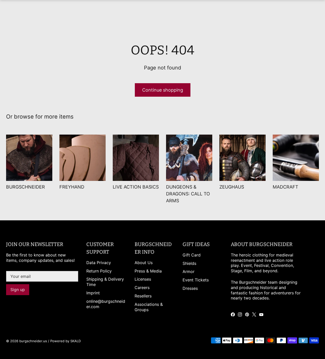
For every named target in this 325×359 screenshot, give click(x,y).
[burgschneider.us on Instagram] (239, 314)
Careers (142, 287)
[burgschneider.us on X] (254, 314)
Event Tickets (196, 279)
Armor (188, 271)
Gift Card (192, 254)
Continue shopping (162, 90)
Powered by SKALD (65, 341)
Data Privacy (98, 262)
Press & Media (148, 271)
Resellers (143, 295)
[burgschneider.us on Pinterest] (247, 314)
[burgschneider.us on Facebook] (232, 314)
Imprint (93, 292)
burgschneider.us (33, 341)
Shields (189, 263)
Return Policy (99, 271)
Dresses (190, 288)
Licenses (143, 279)
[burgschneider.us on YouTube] (261, 314)
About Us (144, 262)
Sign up (17, 289)
